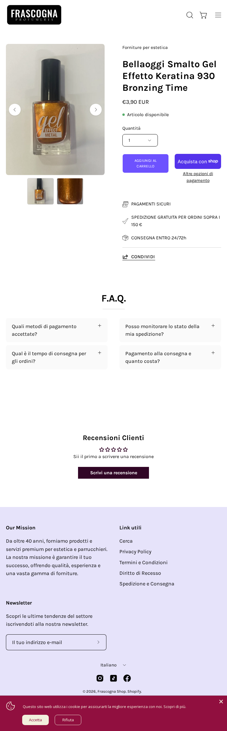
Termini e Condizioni (143, 562)
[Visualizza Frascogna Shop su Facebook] (127, 678)
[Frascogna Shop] (34, 14)
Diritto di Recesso (140, 573)
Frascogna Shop (112, 691)
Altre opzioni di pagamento (198, 177)
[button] (189, 15)
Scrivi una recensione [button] (113, 472)
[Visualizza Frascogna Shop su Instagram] (99, 678)
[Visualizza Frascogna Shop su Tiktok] (113, 678)
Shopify (134, 691)
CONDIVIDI (143, 256)
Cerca (126, 541)
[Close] (221, 701)
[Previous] (15, 110)
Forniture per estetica (145, 47)
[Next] (96, 110)
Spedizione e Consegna (146, 584)
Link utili (130, 528)
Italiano (108, 665)
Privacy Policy (135, 551)
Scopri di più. (174, 706)
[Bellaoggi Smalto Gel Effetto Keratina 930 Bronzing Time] (40, 191)
